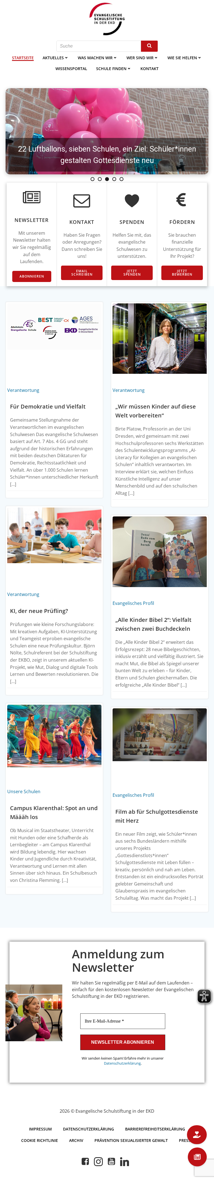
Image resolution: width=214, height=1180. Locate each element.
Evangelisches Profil (133, 603)
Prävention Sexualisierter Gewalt (131, 1140)
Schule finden (111, 68)
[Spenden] (197, 1134)
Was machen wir (95, 57)
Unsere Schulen (23, 791)
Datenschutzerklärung (122, 1063)
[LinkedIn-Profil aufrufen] (124, 1161)
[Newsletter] (197, 1156)
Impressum (40, 1129)
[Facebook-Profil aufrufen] (85, 1161)
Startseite (23, 57)
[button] (107, 131)
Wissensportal (71, 68)
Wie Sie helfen (182, 57)
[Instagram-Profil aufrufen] (98, 1161)
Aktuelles (53, 57)
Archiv (76, 1140)
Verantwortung (23, 390)
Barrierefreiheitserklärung (155, 1129)
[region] (107, 131)
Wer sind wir (140, 57)
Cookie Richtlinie (39, 1140)
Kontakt (149, 68)
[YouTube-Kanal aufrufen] (111, 1161)
